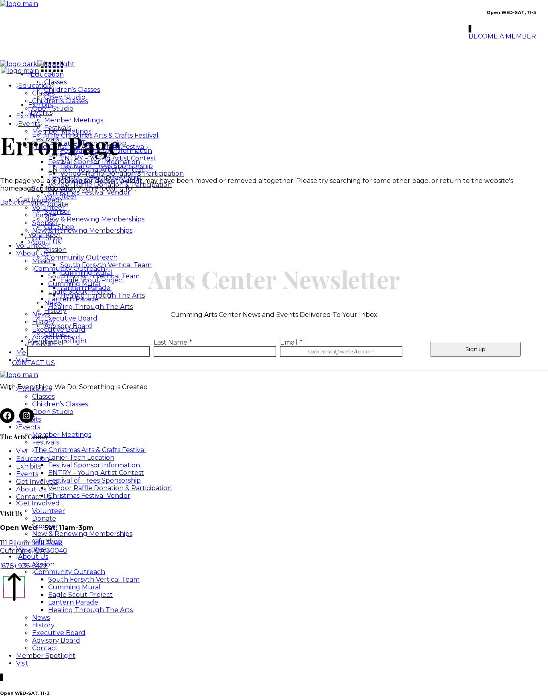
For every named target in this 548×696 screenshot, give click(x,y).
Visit (22, 451)
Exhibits (28, 466)
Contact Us (33, 497)
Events (27, 474)
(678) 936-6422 (24, 566)
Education (32, 459)
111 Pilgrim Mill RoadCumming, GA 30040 (33, 546)
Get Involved (37, 481)
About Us (31, 489)
